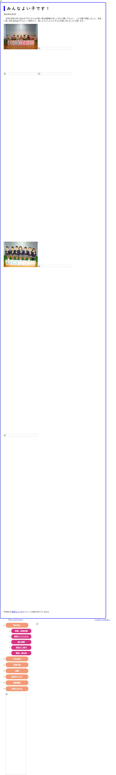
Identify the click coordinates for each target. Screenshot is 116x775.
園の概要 (21, 642)
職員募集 (17, 682)
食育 (17, 671)
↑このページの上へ (102, 620)
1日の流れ (17, 659)
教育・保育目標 (21, 631)
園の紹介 (17, 625)
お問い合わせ (17, 688)
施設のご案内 (21, 647)
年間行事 (17, 665)
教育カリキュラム (21, 636)
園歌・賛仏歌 (21, 653)
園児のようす (17, 612)
